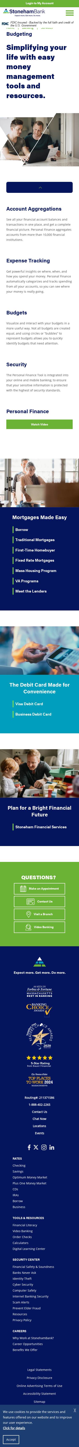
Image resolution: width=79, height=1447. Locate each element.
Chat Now (39, 1119)
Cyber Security (23, 1284)
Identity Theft (22, 1279)
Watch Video (39, 424)
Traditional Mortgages (35, 539)
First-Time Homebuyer (35, 550)
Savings (18, 1171)
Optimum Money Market (30, 1177)
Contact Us (44, 901)
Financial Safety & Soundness (33, 1267)
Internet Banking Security (30, 1296)
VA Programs (26, 580)
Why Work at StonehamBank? (33, 1338)
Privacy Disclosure (39, 1378)
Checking (19, 1165)
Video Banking (43, 926)
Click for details (14, 1428)
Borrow (21, 529)
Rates (17, 1158)
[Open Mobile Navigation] (69, 12)
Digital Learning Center (29, 1249)
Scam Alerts (21, 1302)
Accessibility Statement (39, 1394)
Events (39, 1133)
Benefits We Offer (25, 1350)
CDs (15, 1189)
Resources (20, 1314)
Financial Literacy (25, 1225)
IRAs (16, 1195)
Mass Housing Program (35, 570)
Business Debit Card (33, 714)
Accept (11, 1439)
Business (19, 1207)
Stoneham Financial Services (41, 826)
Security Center (26, 1259)
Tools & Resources (28, 1218)
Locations (39, 1126)
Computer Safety (24, 1290)
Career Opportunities (28, 1344)
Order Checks (22, 1237)
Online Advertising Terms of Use (39, 1386)
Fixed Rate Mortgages (34, 560)
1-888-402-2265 (39, 1105)
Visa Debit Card (29, 703)
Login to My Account (40, 3)
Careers (19, 1331)
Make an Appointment (43, 888)
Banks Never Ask (24, 1273)
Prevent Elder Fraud (27, 1308)
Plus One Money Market (29, 1183)
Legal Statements (39, 1370)
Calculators (20, 1243)
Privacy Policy (22, 1320)
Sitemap (39, 1402)
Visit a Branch (43, 914)
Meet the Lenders (31, 591)
